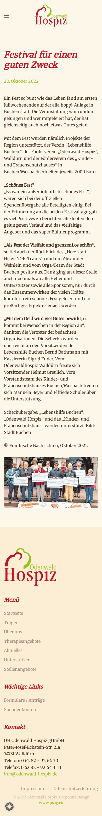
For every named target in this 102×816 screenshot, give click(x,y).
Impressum (32, 788)
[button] (6, 15)
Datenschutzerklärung (75, 788)
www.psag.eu (51, 802)
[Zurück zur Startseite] (51, 15)
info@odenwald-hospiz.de (30, 773)
